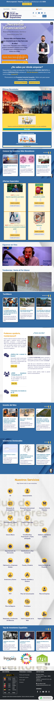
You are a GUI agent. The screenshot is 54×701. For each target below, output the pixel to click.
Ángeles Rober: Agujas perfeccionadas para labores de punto (26, 456)
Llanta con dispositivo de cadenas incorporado (26, 166)
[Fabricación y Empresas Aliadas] (10, 561)
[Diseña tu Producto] (10, 492)
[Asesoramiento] (27, 492)
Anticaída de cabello (39, 197)
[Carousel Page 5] (47, 295)
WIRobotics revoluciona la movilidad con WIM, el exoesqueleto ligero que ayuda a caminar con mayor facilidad (27, 311)
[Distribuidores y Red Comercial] (27, 547)
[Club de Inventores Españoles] (12, 15)
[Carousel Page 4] (47, 152)
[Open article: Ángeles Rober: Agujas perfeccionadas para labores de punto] (27, 449)
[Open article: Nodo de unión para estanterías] (10, 160)
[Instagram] (45, 13)
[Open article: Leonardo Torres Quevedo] (27, 636)
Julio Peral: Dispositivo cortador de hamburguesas (42, 456)
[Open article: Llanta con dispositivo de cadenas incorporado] (27, 160)
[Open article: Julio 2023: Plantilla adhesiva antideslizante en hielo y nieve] (27, 413)
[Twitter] (36, 13)
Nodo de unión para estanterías (8, 166)
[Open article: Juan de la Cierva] (43, 636)
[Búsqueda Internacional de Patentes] (27, 504)
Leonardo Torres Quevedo (26, 641)
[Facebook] (33, 13)
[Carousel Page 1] (43, 152)
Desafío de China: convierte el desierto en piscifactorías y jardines (10, 310)
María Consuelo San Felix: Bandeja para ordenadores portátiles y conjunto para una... (10, 456)
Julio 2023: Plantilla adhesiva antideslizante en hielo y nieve (27, 420)
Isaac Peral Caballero (9, 641)
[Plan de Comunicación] (27, 590)
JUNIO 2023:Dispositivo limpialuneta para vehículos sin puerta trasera (43, 421)
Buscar (44, 16)
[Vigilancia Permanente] (44, 614)
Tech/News (6, 308)
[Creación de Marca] (10, 531)
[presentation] (46, 664)
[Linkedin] (42, 13)
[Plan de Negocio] (10, 602)
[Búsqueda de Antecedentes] (10, 504)
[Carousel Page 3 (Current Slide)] (47, 406)
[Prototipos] (27, 602)
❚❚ (51, 89)
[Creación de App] (27, 518)
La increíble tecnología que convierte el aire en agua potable (44, 310)
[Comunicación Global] (10, 518)
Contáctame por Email (34, 82)
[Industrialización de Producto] (44, 561)
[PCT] (10, 590)
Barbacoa (39, 225)
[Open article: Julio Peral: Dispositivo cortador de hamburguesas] (43, 449)
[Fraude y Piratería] (27, 561)
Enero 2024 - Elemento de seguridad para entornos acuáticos (10, 420)
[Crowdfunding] (27, 531)
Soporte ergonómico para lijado (15, 197)
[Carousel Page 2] (43, 295)
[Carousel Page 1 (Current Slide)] (42, 295)
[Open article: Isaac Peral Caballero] (10, 636)
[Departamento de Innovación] (10, 547)
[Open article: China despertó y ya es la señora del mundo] (43, 303)
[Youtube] (39, 13)
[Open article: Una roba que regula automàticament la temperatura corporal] (10, 303)
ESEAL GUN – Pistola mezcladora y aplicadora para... (43, 167)
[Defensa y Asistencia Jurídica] (44, 531)
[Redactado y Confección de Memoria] (10, 614)
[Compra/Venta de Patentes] (44, 504)
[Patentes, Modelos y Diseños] (27, 575)
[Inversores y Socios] (10, 575)
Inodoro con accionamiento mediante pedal (14, 228)
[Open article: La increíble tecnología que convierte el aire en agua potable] (44, 308)
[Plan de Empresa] (44, 590)
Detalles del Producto (14, 205)
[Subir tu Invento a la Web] (27, 614)
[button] (21, 22)
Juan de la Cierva (41, 641)
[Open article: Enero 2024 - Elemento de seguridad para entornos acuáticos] (10, 413)
